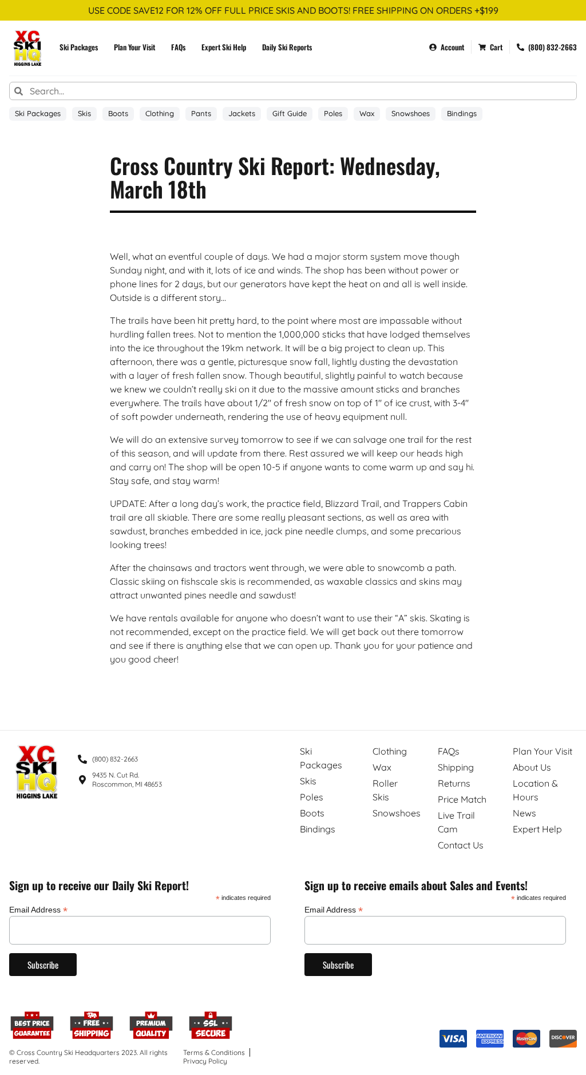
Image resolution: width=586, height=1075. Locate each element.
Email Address (38, 909)
